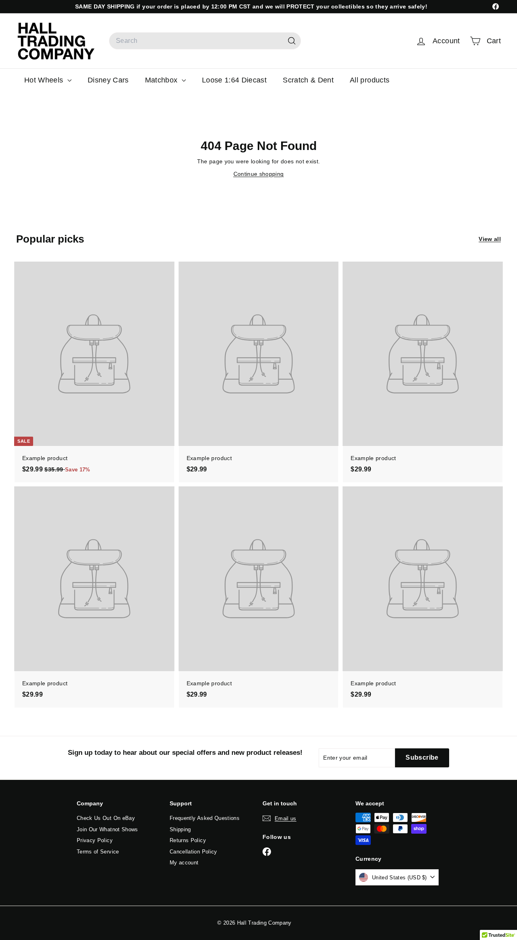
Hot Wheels (44, 80)
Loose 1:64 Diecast (234, 80)
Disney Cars (108, 80)
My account (184, 863)
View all (490, 239)
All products (369, 80)
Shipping (180, 829)
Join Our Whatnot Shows (107, 829)
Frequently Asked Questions (205, 818)
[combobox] (205, 40)
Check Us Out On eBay (106, 818)
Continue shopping (258, 174)
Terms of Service (98, 852)
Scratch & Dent (308, 80)
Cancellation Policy (193, 852)
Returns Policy (188, 840)
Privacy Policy (95, 840)
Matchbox (162, 80)
